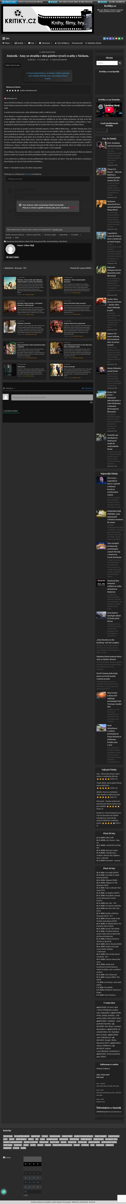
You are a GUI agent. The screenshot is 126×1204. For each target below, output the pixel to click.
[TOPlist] (7, 1158)
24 (25, 1187)
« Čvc (26, 1195)
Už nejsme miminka (113, 906)
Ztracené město (112, 850)
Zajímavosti (100, 1145)
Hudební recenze (52, 1139)
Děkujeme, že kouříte (24, 323)
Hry (32, 43)
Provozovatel (77, 43)
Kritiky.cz (110, 6)
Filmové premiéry (100, 1136)
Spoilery (48, 1145)
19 (33, 1182)
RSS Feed (100, 1077)
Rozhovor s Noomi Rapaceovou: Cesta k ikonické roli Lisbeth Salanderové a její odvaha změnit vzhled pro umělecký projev (108, 818)
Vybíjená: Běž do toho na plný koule (74, 323)
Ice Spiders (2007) (112, 893)
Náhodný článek (94, 43)
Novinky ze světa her (31, 1142)
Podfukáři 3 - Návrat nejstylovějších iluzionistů (74, 281)
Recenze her (72, 1142)
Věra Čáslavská (111, 975)
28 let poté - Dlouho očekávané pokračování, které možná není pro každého (108, 803)
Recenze (63, 1142)
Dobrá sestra (21, 366)
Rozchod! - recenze (113, 861)
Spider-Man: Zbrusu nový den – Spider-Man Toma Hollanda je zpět (114, 304)
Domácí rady (35, 1136)
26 (34, 1187)
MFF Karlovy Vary (111, 1139)
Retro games (8, 1145)
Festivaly (45, 1136)
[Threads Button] (110, 38)
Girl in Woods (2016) (113, 944)
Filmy (7, 43)
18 (29, 1182)
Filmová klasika (55, 1136)
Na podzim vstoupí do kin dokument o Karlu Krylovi (108, 898)
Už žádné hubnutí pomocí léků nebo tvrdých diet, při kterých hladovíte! (108, 933)
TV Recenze (85, 1145)
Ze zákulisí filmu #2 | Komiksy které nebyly (108, 1032)
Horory (30, 1139)
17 (25, 1182)
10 (25, 1178)
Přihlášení (88, 388)
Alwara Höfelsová (103, 1046)
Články (23, 1148)
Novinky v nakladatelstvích (13, 1142)
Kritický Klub (74, 1139)
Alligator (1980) (111, 880)
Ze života (16, 1148)
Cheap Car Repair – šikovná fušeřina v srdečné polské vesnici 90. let (114, 174)
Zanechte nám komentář (59, 59)
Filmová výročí (67, 1136)
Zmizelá (28, 174)
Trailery (76, 1145)
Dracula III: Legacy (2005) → (81, 268)
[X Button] (104, 38)
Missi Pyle (29, 241)
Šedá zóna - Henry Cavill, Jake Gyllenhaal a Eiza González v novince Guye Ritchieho (30, 281)
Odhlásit (106, 1069)
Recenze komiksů (94, 1142)
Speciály (40, 1145)
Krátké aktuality (86, 1139)
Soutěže (33, 1145)
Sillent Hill (110, 838)
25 (30, 1187)
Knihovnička (64, 1139)
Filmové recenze (30, 294)
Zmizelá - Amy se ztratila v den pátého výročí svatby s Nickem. (48, 56)
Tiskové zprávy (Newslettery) (62, 1145)
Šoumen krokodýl (69, 366)
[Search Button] (122, 38)
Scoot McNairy (52, 241)
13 (38, 1178)
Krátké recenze (98, 1139)
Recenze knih (82, 1142)
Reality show (54, 1142)
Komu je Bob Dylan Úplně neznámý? (75, 303)
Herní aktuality (21, 1139)
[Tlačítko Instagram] (113, 38)
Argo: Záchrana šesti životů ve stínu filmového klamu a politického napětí (78, 346)
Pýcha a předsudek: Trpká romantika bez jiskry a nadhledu (31, 346)
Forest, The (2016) (112, 929)
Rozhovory (18, 1145)
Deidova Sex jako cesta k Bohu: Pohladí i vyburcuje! (107, 949)
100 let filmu (8, 1136)
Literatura (46, 43)
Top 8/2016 (108, 987)
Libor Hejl (33, 59)
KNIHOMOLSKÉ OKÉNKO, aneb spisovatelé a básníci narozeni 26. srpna (115, 516)
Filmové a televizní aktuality (83, 1136)
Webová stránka (13, 257)
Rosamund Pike (40, 241)
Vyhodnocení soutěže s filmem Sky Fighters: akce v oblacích (108, 855)
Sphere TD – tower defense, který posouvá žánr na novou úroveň (113, 339)
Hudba (42, 1139)
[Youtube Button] (116, 38)
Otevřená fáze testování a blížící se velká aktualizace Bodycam (114, 586)
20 (38, 1182)
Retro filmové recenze (48, 52)
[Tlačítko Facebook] (107, 38)
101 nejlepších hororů (21, 1136)
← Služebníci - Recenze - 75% (14, 268)
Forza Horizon (110, 995)
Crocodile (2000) (111, 873)
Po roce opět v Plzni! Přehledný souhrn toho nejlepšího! (107, 1010)
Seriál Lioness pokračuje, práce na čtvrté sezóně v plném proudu (107, 676)
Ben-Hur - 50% (111, 903)
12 (33, 1178)
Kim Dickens (20, 241)
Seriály (20, 43)
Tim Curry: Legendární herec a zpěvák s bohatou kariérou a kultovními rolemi (113, 486)
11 (29, 1178)
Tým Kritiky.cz (63, 43)
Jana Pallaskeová (103, 1037)
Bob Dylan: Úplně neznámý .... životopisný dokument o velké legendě (29, 304)
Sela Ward (63, 241)
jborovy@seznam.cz (113, 1112)
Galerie (11, 1139)
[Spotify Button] (119, 38)
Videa (92, 1145)
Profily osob (44, 1142)
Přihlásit (99, 1069)
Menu (7, 38)
